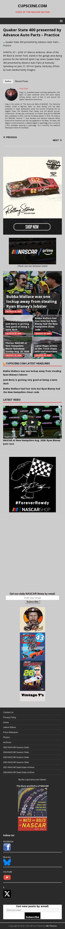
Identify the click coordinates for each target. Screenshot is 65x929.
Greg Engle (23, 88)
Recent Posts (21, 81)
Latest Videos (9, 727)
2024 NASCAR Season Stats (16, 752)
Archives (7, 742)
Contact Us (8, 712)
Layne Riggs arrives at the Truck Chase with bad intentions (46, 348)
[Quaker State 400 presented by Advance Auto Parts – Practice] (32, 45)
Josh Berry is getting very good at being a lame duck (17, 326)
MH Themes (51, 926)
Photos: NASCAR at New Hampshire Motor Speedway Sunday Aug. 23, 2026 (17, 347)
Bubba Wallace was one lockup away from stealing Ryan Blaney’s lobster (31, 301)
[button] (60, 21)
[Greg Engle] (11, 98)
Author (8, 81)
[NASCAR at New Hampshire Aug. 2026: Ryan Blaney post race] (32, 422)
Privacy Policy (9, 717)
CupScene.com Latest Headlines (28, 363)
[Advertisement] (32, 556)
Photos (6, 737)
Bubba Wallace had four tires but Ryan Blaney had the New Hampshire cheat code (46, 324)
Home (6, 722)
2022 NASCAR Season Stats (16, 762)
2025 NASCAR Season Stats (16, 747)
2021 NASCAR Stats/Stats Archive (18, 767)
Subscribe (32, 601)
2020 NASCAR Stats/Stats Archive (18, 772)
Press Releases (10, 732)
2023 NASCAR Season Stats (16, 757)
